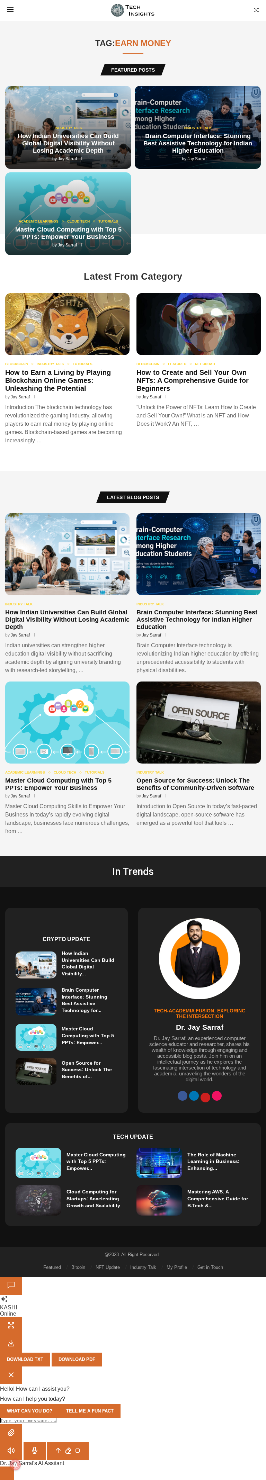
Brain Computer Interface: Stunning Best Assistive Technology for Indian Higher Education (197, 143)
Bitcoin (78, 1267)
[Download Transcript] (11, 1344)
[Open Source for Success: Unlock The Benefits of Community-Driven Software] (198, 754)
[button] (11, 1433)
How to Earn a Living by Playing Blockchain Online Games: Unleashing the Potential (58, 380)
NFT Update (108, 1267)
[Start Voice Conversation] (11, 1451)
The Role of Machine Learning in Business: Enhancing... (213, 1161)
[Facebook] (182, 1096)
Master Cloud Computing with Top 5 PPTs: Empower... (88, 1035)
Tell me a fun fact (90, 1411)
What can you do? (29, 1411)
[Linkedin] (194, 1096)
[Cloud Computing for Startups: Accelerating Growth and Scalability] (38, 1200)
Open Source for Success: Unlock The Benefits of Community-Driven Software (195, 784)
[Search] (256, 10)
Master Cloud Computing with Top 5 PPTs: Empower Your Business (68, 233)
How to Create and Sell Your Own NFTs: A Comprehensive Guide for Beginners (192, 380)
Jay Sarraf (67, 158)
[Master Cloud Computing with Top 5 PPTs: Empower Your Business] (67, 759)
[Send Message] (68, 1451)
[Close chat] (11, 1375)
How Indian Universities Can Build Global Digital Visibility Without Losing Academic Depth (68, 143)
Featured (52, 1267)
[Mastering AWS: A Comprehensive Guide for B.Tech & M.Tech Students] (159, 1200)
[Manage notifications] (15, 1464)
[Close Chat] (11, 1286)
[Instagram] (217, 1096)
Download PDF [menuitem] (77, 1359)
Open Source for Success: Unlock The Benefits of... (87, 1069)
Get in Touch (210, 1267)
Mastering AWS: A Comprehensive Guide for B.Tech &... (217, 1198)
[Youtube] (205, 1097)
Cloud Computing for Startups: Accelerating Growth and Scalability (93, 1198)
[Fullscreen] (11, 1326)
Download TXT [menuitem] (25, 1359)
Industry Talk (143, 1267)
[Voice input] (35, 1451)
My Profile (177, 1267)
